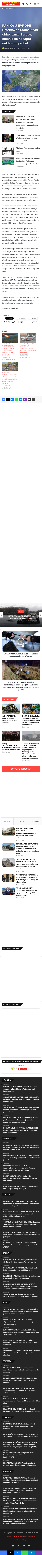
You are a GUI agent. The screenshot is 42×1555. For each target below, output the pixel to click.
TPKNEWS (8, 48)
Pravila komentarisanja (27, 1536)
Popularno (20, 821)
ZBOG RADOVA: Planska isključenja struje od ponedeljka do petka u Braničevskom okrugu (21, 617)
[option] (21, 615)
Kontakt (9, 1536)
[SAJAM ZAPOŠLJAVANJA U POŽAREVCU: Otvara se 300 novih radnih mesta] (11, 736)
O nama (16, 1536)
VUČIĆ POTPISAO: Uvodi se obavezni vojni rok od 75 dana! (10, 718)
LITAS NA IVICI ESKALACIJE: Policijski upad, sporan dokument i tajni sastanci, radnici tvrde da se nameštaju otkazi (27, 848)
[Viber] (25, 399)
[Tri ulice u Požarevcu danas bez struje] (8, 151)
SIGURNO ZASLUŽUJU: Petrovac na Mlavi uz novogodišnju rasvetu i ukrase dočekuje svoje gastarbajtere (31, 720)
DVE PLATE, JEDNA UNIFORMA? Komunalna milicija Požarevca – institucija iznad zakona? (28, 348)
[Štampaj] (33, 399)
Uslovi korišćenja (21, 1540)
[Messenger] (12, 399)
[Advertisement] (21, 503)
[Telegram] (20, 399)
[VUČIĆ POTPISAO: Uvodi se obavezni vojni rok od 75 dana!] (11, 709)
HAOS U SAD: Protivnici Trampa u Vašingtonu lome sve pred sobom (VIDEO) (28, 138)
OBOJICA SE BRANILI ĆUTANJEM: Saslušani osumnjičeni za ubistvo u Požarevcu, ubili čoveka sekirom (26, 833)
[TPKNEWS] (11, 4)
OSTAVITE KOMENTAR (21, 769)
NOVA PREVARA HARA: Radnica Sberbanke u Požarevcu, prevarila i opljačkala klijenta (28, 161)
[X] (8, 399)
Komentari (35, 821)
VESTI (13, 8)
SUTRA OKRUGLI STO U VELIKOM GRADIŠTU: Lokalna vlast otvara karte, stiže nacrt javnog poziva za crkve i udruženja (27, 864)
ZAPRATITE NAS (12, 1005)
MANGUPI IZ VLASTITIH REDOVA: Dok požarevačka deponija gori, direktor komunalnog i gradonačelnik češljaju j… (27, 122)
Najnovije (6, 821)
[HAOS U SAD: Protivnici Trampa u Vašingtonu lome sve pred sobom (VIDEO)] (8, 138)
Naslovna (7, 8)
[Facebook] (3, 399)
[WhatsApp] (16, 399)
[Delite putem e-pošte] (29, 399)
